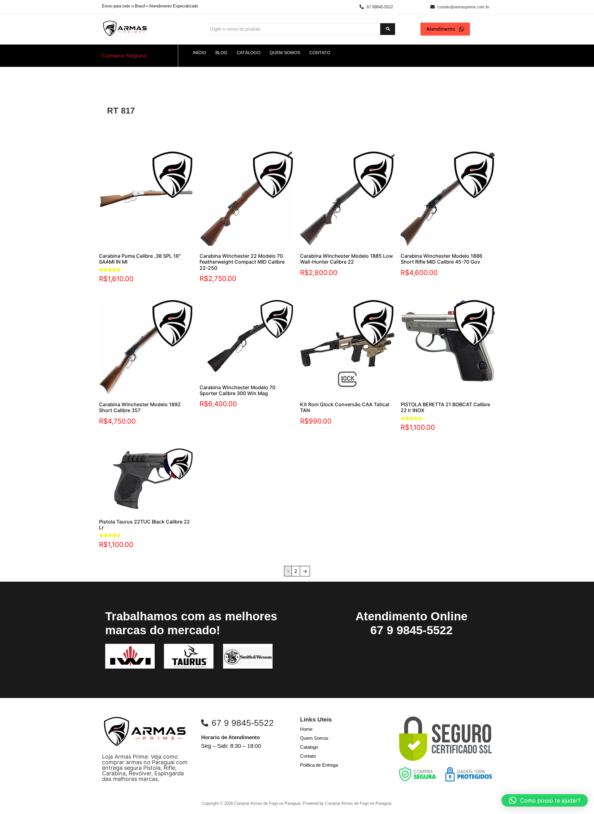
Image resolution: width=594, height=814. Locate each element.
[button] (544, 800)
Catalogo (309, 747)
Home (306, 729)
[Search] (387, 29)
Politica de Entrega (319, 765)
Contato (308, 756)
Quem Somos (314, 738)
